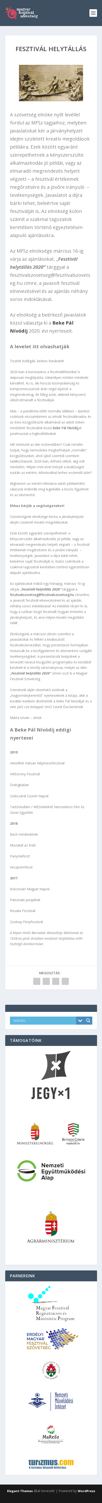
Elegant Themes (20, 1491)
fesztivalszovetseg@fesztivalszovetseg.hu (42, 594)
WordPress (86, 1491)
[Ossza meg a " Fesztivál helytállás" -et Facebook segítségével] (37, 981)
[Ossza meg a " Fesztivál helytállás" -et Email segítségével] (55, 981)
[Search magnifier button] (88, 1021)
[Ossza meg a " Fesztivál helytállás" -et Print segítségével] (65, 981)
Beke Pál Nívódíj (65, 428)
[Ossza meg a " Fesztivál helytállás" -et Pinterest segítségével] (46, 981)
